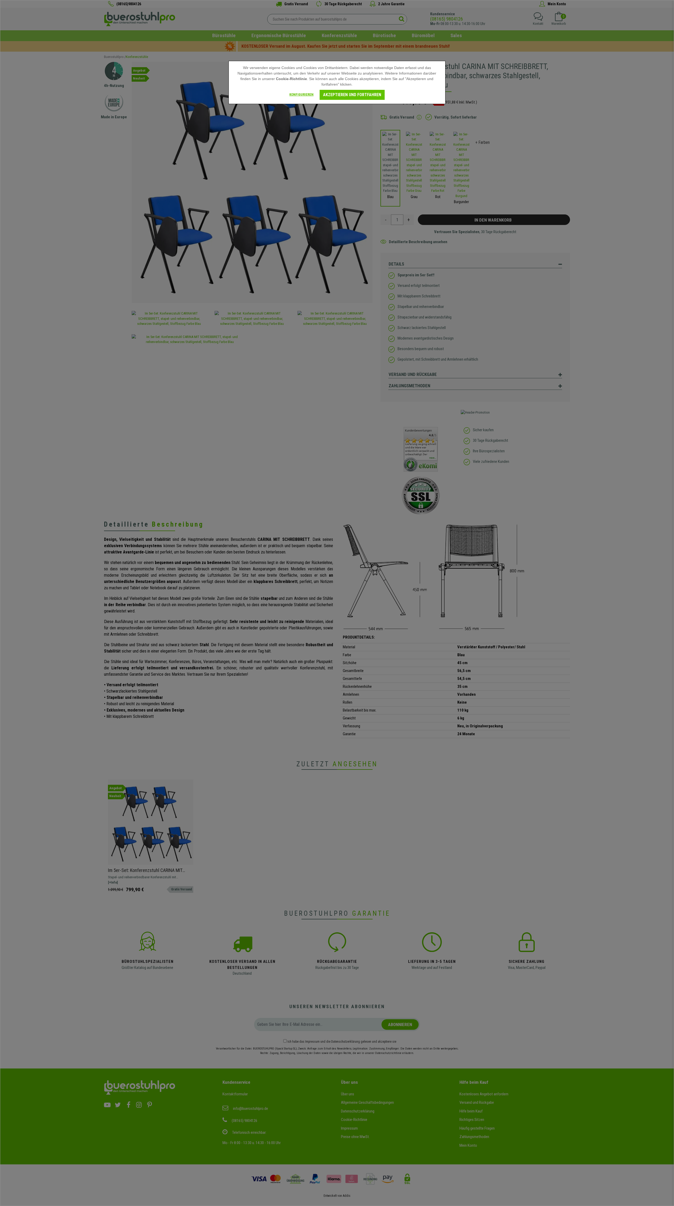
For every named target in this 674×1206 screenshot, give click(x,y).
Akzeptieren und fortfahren (352, 94)
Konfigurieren (301, 94)
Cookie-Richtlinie (291, 79)
